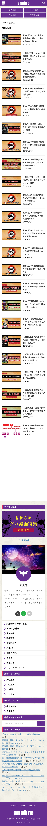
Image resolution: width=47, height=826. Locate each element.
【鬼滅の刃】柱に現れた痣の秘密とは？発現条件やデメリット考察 (34, 180)
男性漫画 (12, 10)
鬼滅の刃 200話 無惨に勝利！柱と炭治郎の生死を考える (34, 269)
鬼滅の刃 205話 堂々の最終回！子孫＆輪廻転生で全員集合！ (34, 145)
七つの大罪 (12, 653)
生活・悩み (12, 706)
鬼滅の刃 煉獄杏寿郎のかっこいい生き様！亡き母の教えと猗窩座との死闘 (34, 322)
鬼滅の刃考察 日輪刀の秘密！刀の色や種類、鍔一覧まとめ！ (34, 286)
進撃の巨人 (12, 643)
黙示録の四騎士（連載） (18, 623)
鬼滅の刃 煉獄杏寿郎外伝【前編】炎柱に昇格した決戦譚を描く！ (34, 91)
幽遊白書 (11, 662)
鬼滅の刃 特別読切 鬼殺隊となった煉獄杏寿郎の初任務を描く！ (34, 109)
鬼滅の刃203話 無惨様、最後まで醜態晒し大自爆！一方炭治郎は (34, 215)
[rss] (23, 613)
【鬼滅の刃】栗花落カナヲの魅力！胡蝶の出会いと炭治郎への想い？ (34, 340)
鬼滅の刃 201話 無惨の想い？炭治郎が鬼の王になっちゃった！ (34, 251)
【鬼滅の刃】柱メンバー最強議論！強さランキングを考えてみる (34, 56)
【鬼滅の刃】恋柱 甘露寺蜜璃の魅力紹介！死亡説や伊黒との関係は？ (34, 357)
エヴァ (10, 657)
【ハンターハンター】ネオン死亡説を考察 (21, 734)
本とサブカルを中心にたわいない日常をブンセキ (23, 819)
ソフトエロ (34, 15)
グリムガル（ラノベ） (17, 667)
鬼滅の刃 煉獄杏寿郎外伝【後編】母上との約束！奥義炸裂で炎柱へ (34, 74)
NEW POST (15, 806)
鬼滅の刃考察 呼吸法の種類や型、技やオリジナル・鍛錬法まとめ (34, 428)
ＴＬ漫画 (12, 15)
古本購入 (11, 711)
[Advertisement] (24, 478)
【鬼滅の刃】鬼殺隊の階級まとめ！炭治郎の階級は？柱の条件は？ (34, 410)
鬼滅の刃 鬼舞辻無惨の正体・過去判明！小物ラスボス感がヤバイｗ (34, 162)
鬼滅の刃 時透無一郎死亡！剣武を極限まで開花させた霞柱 (34, 127)
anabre (14, 743)
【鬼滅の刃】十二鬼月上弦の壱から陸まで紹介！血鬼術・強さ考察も (34, 375)
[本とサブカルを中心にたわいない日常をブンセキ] (23, 3)
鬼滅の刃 (11, 633)
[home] (29, 613)
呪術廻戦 (11, 638)
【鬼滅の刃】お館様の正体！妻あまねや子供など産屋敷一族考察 (34, 393)
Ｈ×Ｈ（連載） (13, 628)
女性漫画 (34, 10)
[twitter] (17, 613)
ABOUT (23, 806)
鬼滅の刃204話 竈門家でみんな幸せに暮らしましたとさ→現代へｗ (34, 198)
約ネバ (10, 648)
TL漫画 (10, 689)
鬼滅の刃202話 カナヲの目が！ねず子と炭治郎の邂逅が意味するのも (34, 233)
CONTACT (32, 806)
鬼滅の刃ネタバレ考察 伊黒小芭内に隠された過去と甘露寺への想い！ (34, 38)
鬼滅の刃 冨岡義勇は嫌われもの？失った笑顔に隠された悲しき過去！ (34, 304)
